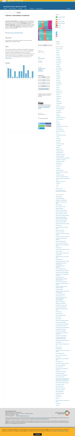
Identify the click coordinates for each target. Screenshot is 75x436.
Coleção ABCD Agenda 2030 (60, 241)
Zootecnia (58, 166)
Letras (57, 184)
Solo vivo (57, 398)
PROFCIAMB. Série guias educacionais (62, 340)
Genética (57, 54)
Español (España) (61, 21)
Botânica (57, 52)
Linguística (58, 183)
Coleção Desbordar (59, 259)
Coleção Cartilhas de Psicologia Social (62, 253)
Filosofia (57, 87)
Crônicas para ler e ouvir (60, 295)
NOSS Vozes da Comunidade (61, 331)
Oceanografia (58, 145)
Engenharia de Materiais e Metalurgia (63, 157)
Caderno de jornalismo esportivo (62, 211)
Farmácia (58, 105)
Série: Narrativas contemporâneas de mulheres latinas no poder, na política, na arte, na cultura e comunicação (62, 380)
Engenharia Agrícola (60, 170)
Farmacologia (58, 59)
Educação (58, 71)
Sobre (25, 8)
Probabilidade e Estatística (61, 135)
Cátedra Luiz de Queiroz (60, 231)
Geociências (58, 138)
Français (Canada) (61, 23)
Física (57, 133)
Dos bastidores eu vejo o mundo (61, 305)
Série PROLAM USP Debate (60, 388)
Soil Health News (59, 396)
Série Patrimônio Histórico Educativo (62, 382)
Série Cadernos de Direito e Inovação (62, 363)
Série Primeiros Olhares (60, 384)
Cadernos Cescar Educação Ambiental (62, 215)
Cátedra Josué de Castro (60, 230)
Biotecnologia (58, 68)
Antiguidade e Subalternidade (61, 200)
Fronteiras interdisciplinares (61, 315)
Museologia (58, 115)
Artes (57, 186)
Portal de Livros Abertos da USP (15, 7)
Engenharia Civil (59, 149)
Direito (57, 121)
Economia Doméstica (60, 129)
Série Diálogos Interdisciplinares (61, 375)
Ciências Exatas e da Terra (60, 131)
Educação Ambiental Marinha (61, 307)
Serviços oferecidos (12, 8)
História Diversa (59, 316)
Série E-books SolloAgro (60, 376)
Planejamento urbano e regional (62, 126)
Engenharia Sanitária (60, 156)
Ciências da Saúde (59, 91)
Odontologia (58, 96)
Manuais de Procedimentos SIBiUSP (62, 320)
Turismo (57, 113)
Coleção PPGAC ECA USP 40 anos (61, 281)
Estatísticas (20, 8)
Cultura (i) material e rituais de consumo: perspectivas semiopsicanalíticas (61, 298)
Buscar (69, 8)
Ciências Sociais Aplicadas (60, 106)
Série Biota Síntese (59, 361)
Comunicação (58, 110)
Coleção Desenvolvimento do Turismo (62, 261)
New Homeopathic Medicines (61, 322)
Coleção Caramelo (59, 251)
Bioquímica (58, 66)
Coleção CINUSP (58, 254)
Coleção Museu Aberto (60, 277)
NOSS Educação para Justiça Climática (62, 327)
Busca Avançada (39, 8)
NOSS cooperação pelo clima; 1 (61, 325)
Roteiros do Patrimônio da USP (61, 355)
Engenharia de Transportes (61, 159)
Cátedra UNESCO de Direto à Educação (62, 236)
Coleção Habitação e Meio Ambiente (62, 270)
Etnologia (58, 75)
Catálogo (5, 8)
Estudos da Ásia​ (58, 311)
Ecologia (57, 50)
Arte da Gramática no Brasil (61, 206)
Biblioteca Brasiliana (59, 208)
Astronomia (58, 142)
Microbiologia (58, 61)
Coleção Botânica (59, 247)
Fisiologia (58, 64)
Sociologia (40, 69)
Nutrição (57, 99)
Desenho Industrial (59, 119)
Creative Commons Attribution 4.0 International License (44, 107)
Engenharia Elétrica (59, 152)
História (57, 85)
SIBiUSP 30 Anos (59, 395)
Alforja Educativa (59, 196)
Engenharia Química (60, 150)
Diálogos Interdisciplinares (60, 301)
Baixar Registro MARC (43, 88)
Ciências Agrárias (59, 163)
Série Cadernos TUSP (59, 366)
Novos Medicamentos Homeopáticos (62, 324)
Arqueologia (58, 76)
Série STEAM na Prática (60, 393)
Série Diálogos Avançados (60, 373)
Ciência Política (59, 84)
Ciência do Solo (59, 164)
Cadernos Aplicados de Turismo (61, 213)
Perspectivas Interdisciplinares (61, 335)
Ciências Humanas (41, 68)
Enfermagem (58, 98)
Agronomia (58, 168)
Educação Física (59, 92)
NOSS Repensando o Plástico (61, 329)
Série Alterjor (58, 356)
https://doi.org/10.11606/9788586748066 (15, 32)
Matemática (58, 140)
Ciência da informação (60, 108)
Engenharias (58, 147)
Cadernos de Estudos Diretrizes (61, 220)
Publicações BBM (59, 348)
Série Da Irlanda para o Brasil (61, 371)
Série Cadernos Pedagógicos (61, 365)
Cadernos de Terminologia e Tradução (62, 223)
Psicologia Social (59, 346)
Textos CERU (58, 403)
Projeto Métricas (59, 342)
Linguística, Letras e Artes (60, 181)
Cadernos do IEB (8, 58)
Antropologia (40, 70)
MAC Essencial (58, 318)
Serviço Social (58, 127)
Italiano (59, 27)
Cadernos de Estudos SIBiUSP (61, 221)
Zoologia (57, 55)
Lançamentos (58, 43)
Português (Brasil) (61, 17)
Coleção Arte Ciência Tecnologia (61, 243)
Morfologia (58, 57)
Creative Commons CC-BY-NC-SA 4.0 (41, 417)
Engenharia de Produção (60, 154)
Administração (59, 112)
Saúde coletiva (58, 101)
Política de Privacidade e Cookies (60, 431)
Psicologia (58, 80)
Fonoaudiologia (59, 103)
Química (57, 136)
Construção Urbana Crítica (60, 294)
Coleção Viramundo (59, 289)
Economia (58, 122)
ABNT (44, 77)
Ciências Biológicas (59, 48)
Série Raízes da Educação (60, 389)
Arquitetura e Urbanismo (60, 117)
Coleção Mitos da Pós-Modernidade (62, 272)
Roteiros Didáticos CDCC (60, 353)
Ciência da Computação (60, 143)
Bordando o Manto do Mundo (61, 210)
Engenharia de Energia (60, 161)
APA (44, 80)
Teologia (57, 89)
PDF (45, 45)
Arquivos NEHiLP (59, 204)
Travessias (57, 405)
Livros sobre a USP (59, 188)
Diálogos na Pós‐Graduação (60, 303)
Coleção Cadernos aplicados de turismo (63, 249)
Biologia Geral (58, 62)
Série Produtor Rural (59, 386)
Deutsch (59, 25)
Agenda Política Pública (60, 198)
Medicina (58, 94)
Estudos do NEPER (59, 313)
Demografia (58, 124)
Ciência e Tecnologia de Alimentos (62, 176)
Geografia (58, 78)
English (59, 19)
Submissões (32, 8)
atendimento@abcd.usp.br (24, 415)
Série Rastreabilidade (59, 391)
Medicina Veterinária (60, 174)
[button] (41, 123)
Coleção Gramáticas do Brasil (61, 268)
